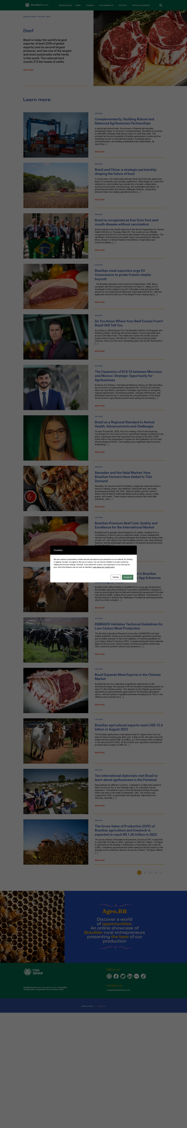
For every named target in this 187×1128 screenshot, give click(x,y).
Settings (116, 577)
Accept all (127, 577)
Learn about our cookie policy (103, 567)
